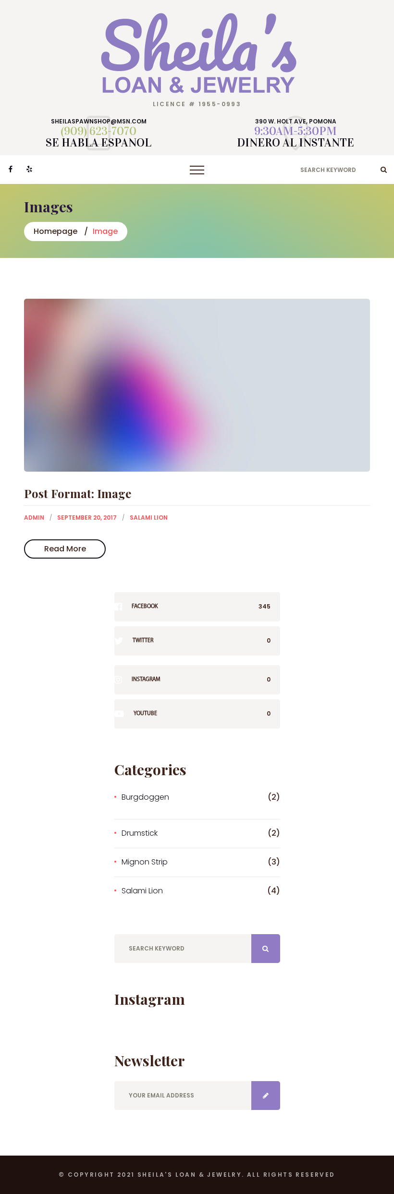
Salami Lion (149, 517)
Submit (265, 1095)
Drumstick (140, 833)
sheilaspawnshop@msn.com (99, 121)
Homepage (55, 231)
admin (34, 517)
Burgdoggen (145, 797)
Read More (65, 548)
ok (384, 169)
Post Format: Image (77, 493)
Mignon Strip (145, 861)
